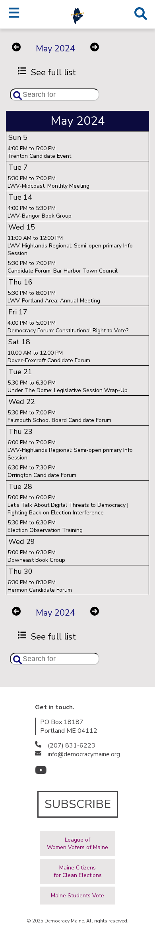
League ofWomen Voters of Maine (77, 843)
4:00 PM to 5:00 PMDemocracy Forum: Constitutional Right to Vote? (68, 326)
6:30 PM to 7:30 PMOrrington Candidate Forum (42, 471)
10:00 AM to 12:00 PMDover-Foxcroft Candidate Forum (49, 356)
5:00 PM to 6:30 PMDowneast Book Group (36, 556)
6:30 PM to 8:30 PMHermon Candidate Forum (40, 586)
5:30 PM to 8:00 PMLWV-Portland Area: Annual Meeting (54, 296)
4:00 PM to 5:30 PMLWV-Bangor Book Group (40, 212)
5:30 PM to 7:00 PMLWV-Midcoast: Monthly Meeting (48, 182)
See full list (51, 72)
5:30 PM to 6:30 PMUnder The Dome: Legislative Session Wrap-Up (68, 386)
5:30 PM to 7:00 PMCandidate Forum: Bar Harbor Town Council (63, 267)
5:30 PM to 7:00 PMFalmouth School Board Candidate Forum (59, 416)
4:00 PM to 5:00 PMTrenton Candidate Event (39, 152)
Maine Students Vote (77, 895)
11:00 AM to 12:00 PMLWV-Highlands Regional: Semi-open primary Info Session (70, 245)
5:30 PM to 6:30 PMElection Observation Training (45, 526)
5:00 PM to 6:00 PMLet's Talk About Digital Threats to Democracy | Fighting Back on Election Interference (68, 505)
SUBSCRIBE (78, 804)
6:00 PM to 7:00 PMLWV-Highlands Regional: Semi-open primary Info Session (70, 450)
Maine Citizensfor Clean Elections (78, 871)
